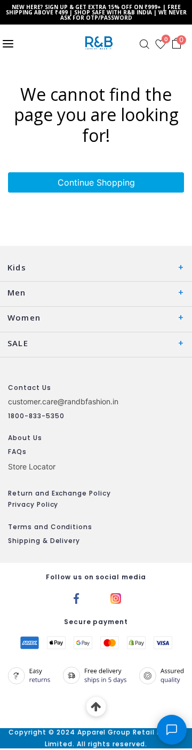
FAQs (17, 451)
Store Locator (31, 466)
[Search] (144, 44)
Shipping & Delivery (44, 540)
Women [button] (24, 317)
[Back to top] (96, 707)
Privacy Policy (33, 504)
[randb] (101, 43)
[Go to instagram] (115, 597)
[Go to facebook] (76, 597)
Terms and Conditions (50, 526)
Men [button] (16, 292)
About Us (25, 437)
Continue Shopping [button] (96, 182)
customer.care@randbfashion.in (63, 401)
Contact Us (29, 387)
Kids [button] (16, 267)
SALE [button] (17, 343)
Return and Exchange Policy (59, 493)
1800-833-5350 (36, 415)
